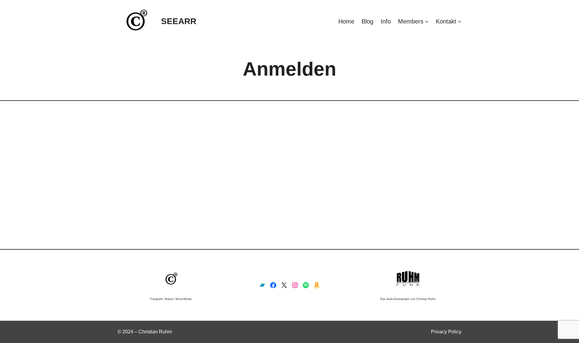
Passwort (233, 155)
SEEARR (178, 21)
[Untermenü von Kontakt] (459, 21)
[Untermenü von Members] (427, 21)
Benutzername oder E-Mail (252, 128)
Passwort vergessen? (289, 217)
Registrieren (325, 199)
